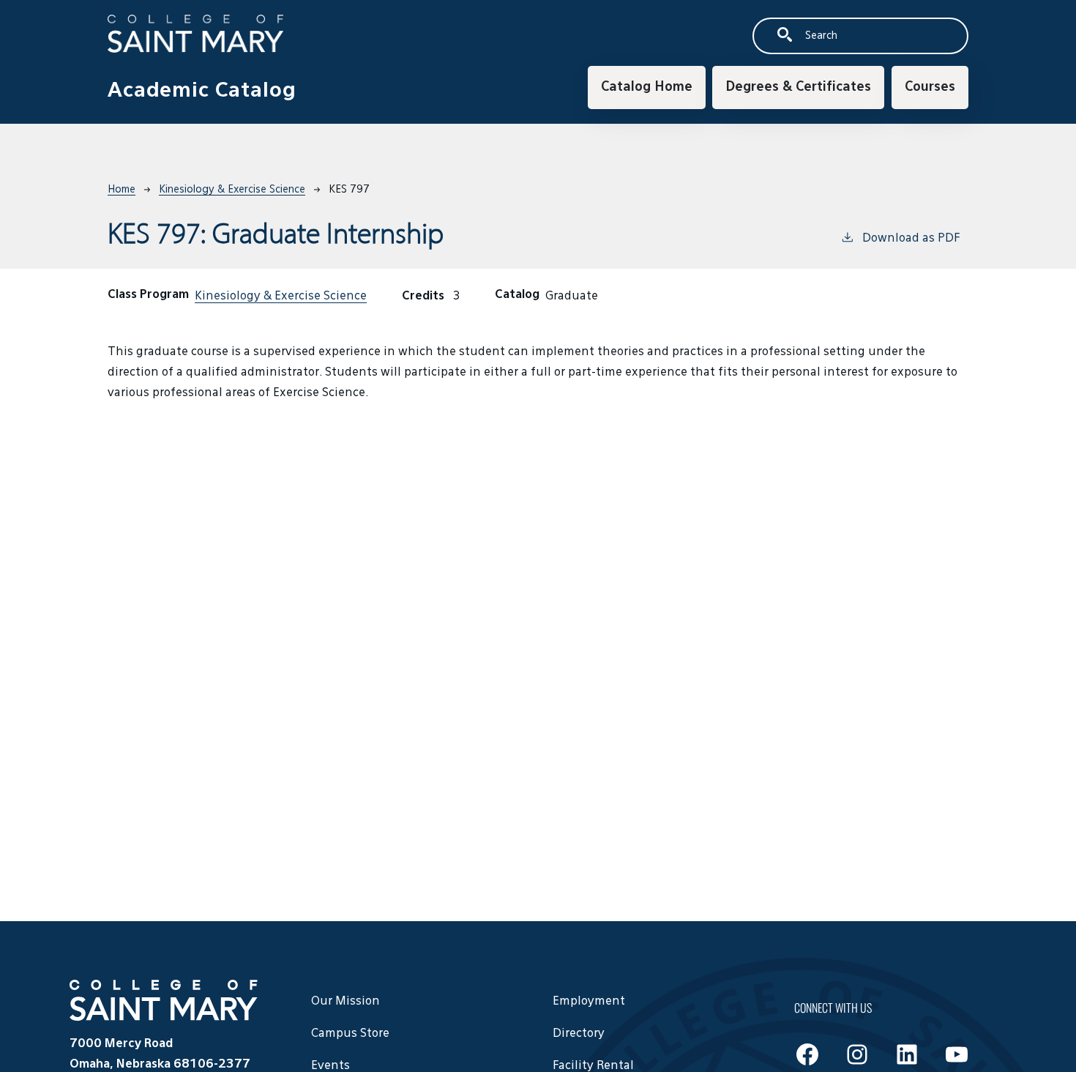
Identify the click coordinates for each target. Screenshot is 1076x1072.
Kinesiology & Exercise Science (232, 190)
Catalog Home (646, 87)
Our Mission (345, 1002)
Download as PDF (911, 239)
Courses (930, 87)
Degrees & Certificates (798, 87)
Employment (589, 1002)
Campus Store (350, 1034)
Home (121, 190)
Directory (579, 1034)
